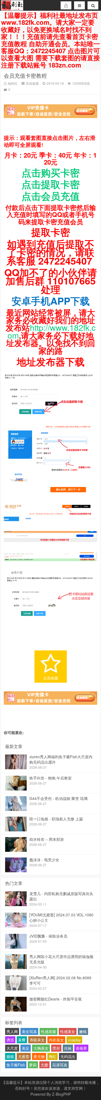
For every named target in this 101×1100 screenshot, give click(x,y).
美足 (25, 1048)
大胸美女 (40, 1048)
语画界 (81, 1048)
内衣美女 (56, 1039)
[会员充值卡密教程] (50, 416)
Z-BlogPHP (61, 1094)
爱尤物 (39, 1056)
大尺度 (12, 1048)
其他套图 (32, 83)
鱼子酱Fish (15, 1064)
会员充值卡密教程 (25, 75)
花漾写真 (59, 1064)
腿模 (10, 1056)
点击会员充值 (51, 196)
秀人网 (12, 1031)
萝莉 (33, 1064)
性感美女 (67, 1031)
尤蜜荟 (23, 1056)
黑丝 (56, 1048)
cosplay (74, 1039)
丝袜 (68, 1048)
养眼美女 (37, 1039)
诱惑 (10, 1039)
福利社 (13, 83)
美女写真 (29, 1031)
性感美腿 (48, 1031)
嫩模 (83, 1031)
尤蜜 (44, 1064)
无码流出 (67, 1056)
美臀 (22, 1039)
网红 (52, 1056)
